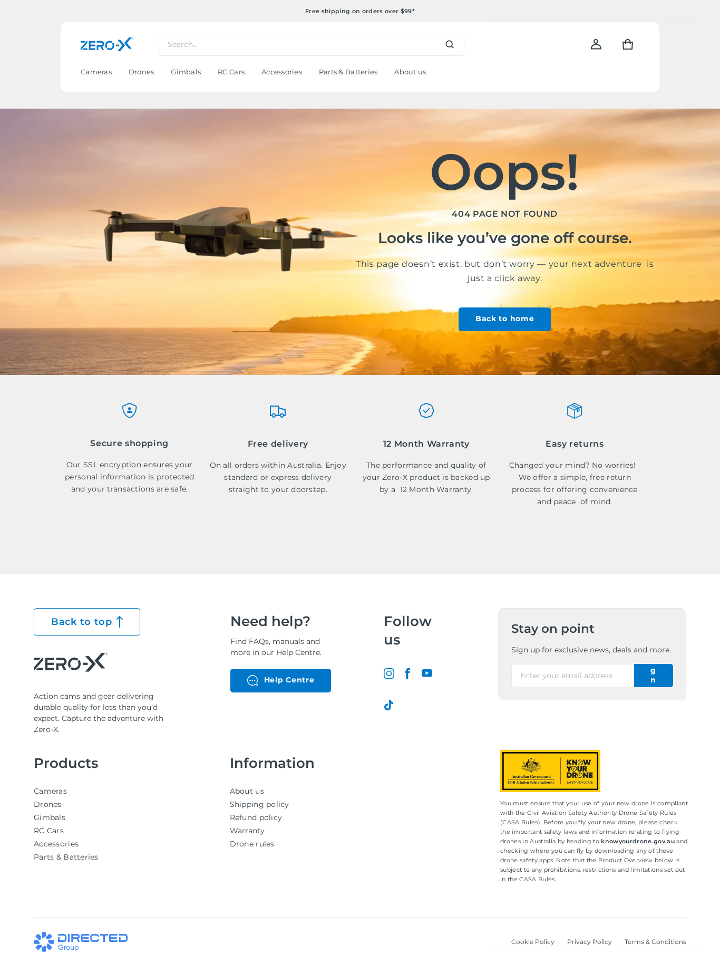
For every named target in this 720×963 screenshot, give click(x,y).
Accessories (56, 844)
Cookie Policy (532, 942)
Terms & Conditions (655, 942)
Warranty (247, 830)
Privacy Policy (589, 942)
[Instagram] (389, 673)
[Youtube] (427, 673)
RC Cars (49, 830)
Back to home (504, 318)
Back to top (81, 622)
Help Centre (289, 680)
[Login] (596, 44)
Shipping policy (259, 804)
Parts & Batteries (66, 857)
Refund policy (256, 817)
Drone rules (252, 844)
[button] (627, 44)
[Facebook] (408, 673)
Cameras (50, 791)
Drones (48, 804)
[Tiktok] (389, 705)
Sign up (653, 675)
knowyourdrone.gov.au (638, 841)
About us (247, 791)
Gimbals (49, 817)
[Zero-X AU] (107, 44)
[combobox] (311, 44)
